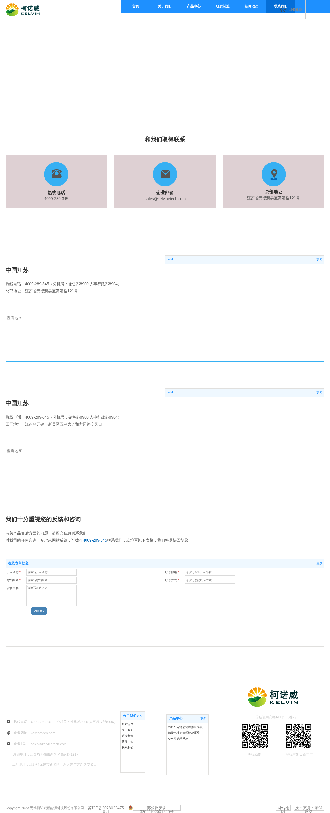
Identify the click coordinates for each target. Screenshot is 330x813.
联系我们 (127, 747)
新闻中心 (127, 741)
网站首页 (127, 724)
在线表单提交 (18, 563)
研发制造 (127, 736)
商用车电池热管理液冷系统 (185, 727)
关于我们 (129, 715)
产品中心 (176, 718)
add (170, 259)
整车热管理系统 (178, 738)
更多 (319, 259)
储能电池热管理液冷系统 (184, 733)
